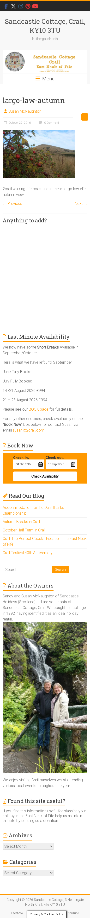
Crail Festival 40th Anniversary (28, 552)
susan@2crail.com (28, 430)
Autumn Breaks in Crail (21, 521)
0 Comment (51, 122)
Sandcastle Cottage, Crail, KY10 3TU (45, 26)
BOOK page (38, 409)
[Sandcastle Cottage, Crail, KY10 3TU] (45, 61)
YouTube (73, 913)
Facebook (17, 913)
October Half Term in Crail (24, 530)
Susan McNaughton (24, 111)
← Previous (12, 203)
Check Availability (45, 476)
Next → (81, 203)
